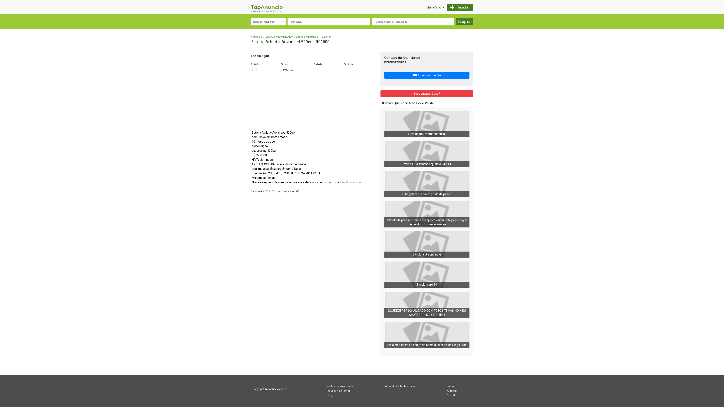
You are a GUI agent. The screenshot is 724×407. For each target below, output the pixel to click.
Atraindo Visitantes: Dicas (400, 386)
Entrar (450, 386)
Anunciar (452, 390)
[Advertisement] (314, 101)
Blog (329, 395)
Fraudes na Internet (338, 390)
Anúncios (256, 36)
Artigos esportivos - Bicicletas (313, 36)
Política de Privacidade (340, 386)
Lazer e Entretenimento (279, 36)
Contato (451, 395)
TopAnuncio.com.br (354, 182)
